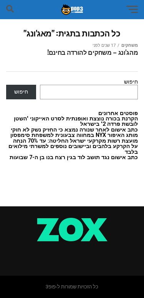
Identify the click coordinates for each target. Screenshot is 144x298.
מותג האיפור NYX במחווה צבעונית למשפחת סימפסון (74, 135)
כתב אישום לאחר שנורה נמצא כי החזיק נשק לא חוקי (74, 130)
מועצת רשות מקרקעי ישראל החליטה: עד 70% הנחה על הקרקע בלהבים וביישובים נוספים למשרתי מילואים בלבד (73, 146)
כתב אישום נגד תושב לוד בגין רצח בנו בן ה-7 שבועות (74, 157)
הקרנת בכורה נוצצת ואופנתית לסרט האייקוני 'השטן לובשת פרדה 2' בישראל (76, 121)
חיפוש (131, 82)
